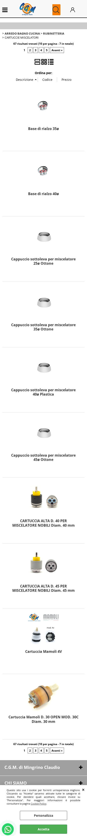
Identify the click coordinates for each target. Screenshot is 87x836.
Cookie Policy (38, 803)
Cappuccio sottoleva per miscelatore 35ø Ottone (43, 327)
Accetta (43, 829)
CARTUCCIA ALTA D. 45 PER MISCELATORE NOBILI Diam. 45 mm (43, 588)
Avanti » (57, 50)
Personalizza (43, 815)
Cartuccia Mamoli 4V (43, 651)
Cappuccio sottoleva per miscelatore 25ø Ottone (43, 261)
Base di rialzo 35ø (43, 128)
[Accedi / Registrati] (76, 9)
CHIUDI (83, 789)
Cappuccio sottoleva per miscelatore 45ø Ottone (43, 457)
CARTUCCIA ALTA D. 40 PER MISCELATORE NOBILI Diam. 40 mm (43, 523)
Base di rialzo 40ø (43, 193)
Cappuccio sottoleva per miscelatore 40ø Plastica (43, 392)
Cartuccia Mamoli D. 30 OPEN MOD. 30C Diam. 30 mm (43, 719)
